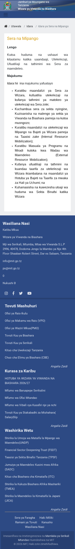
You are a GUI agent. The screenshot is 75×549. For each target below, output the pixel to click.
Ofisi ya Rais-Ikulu (16, 313)
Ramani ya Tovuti (26, 522)
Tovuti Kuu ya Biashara (19, 335)
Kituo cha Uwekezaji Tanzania (24, 350)
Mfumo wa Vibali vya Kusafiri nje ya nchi (30, 405)
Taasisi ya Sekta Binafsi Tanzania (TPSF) (31, 457)
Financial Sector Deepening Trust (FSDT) (31, 450)
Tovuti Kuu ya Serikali (18, 343)
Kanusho (47, 522)
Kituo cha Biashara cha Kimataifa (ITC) (29, 476)
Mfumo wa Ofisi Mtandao (21, 398)
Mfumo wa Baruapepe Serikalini (25, 390)
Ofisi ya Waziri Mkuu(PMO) (22, 328)
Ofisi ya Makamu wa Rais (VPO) (25, 320)
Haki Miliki (46, 517)
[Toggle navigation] (5, 14)
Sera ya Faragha (25, 517)
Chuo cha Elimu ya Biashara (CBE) (27, 357)
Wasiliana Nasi (34, 527)
